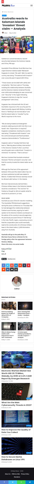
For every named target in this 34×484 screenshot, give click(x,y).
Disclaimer (17, 477)
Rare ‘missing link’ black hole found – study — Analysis (24, 313)
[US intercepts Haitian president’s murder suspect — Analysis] (25, 326)
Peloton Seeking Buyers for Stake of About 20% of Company (8, 314)
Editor (5, 33)
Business (10, 12)
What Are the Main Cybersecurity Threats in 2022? (17, 403)
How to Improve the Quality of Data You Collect (16, 431)
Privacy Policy (25, 474)
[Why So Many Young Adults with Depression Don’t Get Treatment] (9, 326)
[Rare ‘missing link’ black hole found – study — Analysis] (25, 306)
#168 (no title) (16, 474)
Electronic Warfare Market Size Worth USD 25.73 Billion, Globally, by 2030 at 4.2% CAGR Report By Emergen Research (17, 374)
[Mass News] (8, 5)
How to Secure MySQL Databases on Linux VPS (13, 458)
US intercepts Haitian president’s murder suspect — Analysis (24, 334)
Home (5, 12)
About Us (7, 474)
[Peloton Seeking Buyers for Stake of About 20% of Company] (9, 306)
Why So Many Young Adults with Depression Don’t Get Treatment (8, 334)
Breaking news (11, 259)
